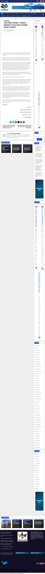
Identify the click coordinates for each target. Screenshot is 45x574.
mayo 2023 (37, 435)
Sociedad (14, 147)
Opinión (36, 470)
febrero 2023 (37, 442)
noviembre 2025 (38, 366)
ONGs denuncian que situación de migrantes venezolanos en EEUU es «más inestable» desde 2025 (39, 161)
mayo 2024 (37, 408)
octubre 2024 (37, 396)
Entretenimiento (34, 13)
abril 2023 (37, 438)
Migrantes (6, 146)
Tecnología (37, 479)
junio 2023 (37, 433)
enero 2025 (37, 389)
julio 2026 (37, 348)
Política (11, 13)
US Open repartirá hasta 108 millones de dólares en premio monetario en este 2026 (39, 174)
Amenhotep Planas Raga (14, 133)
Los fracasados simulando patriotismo (42, 32)
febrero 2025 (37, 387)
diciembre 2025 (38, 364)
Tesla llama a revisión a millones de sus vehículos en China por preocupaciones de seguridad (36, 217)
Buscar (36, 132)
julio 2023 (37, 431)
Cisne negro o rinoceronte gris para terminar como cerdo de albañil (39, 98)
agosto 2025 (37, 373)
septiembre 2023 (38, 426)
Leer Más (36, 59)
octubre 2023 (37, 424)
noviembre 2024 (38, 394)
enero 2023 (37, 445)
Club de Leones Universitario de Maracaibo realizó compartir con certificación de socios (8, 126)
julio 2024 (37, 403)
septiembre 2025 (38, 371)
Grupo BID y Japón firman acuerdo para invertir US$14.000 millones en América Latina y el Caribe (38, 155)
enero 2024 (37, 417)
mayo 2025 (37, 380)
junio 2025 (37, 378)
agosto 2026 (37, 345)
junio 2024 (37, 405)
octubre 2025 (37, 368)
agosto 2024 (37, 401)
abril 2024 (37, 410)
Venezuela (6, 13)
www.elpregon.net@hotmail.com (6, 548)
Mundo (22, 13)
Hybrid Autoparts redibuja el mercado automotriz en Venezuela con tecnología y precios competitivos (39, 282)
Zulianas (17, 147)
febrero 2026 (37, 359)
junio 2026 (37, 350)
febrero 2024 (37, 415)
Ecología (36, 458)
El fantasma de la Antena (36, 30)
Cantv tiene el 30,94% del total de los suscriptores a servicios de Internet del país (42, 216)
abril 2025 (37, 382)
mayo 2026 (37, 352)
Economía (17, 13)
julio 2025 (37, 375)
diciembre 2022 (38, 447)
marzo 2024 (37, 412)
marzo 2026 (37, 357)
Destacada (37, 456)
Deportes (27, 13)
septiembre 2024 (38, 398)
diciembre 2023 (38, 419)
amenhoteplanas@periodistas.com (6, 538)
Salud (36, 474)
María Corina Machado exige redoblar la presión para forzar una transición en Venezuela (24, 126)
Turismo (36, 481)
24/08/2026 (5, 525)
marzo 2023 (37, 440)
